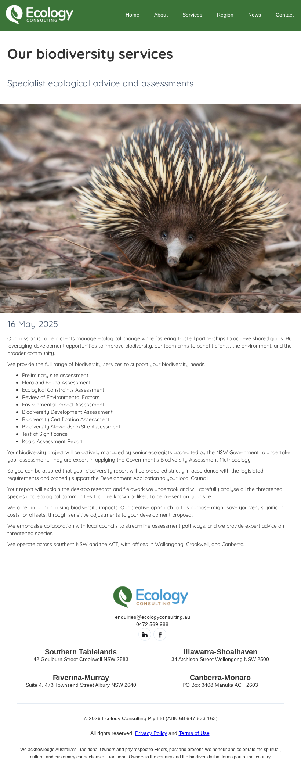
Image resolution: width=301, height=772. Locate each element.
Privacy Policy (151, 733)
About (161, 15)
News (254, 15)
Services (192, 15)
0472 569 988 (152, 624)
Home (132, 15)
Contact (285, 15)
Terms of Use (194, 733)
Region (225, 15)
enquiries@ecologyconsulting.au (152, 617)
